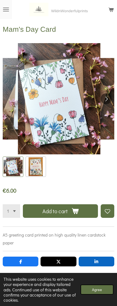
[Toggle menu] (6, 9)
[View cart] (111, 9)
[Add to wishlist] (107, 211)
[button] (13, 167)
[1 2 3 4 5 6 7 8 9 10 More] (11, 211)
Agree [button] (97, 289)
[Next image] (106, 98)
